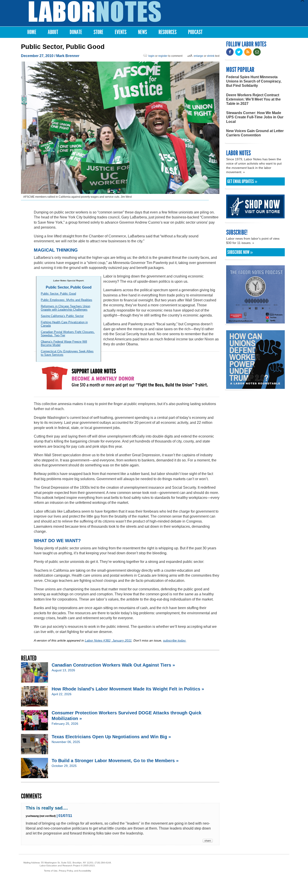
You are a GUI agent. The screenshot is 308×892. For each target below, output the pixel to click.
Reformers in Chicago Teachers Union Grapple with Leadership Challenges (65, 308)
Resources (168, 32)
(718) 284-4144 (103, 862)
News (142, 32)
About (53, 32)
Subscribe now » (240, 252)
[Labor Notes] (95, 11)
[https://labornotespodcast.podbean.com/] (255, 321)
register (163, 55)
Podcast (195, 32)
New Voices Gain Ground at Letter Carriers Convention (255, 133)
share (208, 840)
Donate (76, 32)
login (151, 55)
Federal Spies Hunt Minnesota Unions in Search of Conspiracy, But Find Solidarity (253, 81)
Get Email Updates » (242, 181)
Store (98, 32)
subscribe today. (174, 640)
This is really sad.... (47, 807)
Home (31, 32)
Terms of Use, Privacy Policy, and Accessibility (67, 870)
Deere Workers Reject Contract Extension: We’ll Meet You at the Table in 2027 (253, 99)
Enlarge (198, 55)
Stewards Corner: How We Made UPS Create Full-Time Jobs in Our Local (254, 117)
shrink (210, 55)
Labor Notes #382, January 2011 (108, 640)
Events (120, 32)
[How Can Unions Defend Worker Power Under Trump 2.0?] (255, 386)
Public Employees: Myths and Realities (66, 300)
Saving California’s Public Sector (62, 316)
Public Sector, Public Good (58, 293)
